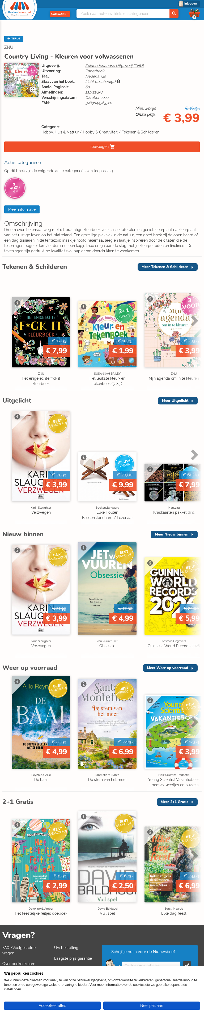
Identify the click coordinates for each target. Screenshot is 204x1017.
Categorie (58, 14)
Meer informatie (22, 209)
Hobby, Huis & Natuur (60, 132)
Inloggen (190, 3)
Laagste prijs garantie (73, 958)
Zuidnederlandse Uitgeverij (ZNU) (114, 65)
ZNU (8, 47)
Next (194, 332)
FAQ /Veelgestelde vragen (19, 950)
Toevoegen (99, 146)
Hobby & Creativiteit (100, 132)
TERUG (15, 38)
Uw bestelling (66, 948)
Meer (165, 266)
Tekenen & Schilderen (140, 132)
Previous (7, 332)
